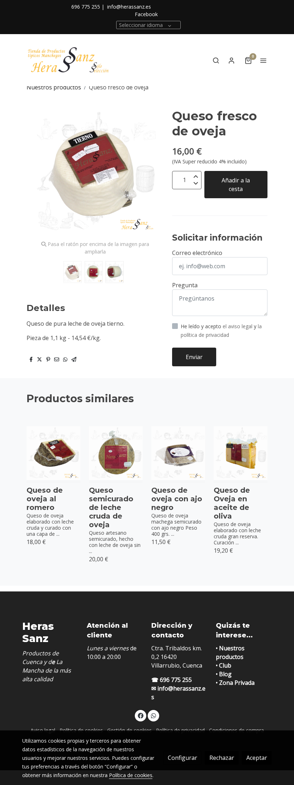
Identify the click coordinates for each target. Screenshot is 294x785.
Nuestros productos (54, 87)
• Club (223, 665)
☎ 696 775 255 (171, 680)
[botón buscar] (216, 60)
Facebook (146, 14)
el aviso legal (238, 326)
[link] (68, 60)
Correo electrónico (197, 253)
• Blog (224, 674)
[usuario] (231, 60)
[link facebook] (140, 715)
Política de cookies (130, 775)
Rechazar (221, 758)
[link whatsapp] (153, 715)
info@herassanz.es (129, 6)
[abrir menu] (263, 60)
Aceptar (256, 758)
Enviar (194, 357)
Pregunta (185, 285)
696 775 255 (85, 6)
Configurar (182, 758)
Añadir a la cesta (236, 184)
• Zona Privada (235, 683)
